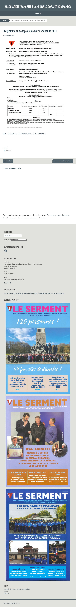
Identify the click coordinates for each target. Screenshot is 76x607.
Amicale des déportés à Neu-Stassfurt (17, 589)
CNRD (6, 593)
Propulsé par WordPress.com (11, 603)
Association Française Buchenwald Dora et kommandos (38, 6)
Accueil (3, 20)
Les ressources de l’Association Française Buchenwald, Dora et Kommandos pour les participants (34, 293)
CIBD (6, 591)
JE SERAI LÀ (8, 161)
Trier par (7, 239)
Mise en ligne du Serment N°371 (63, 161)
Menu (38, 14)
